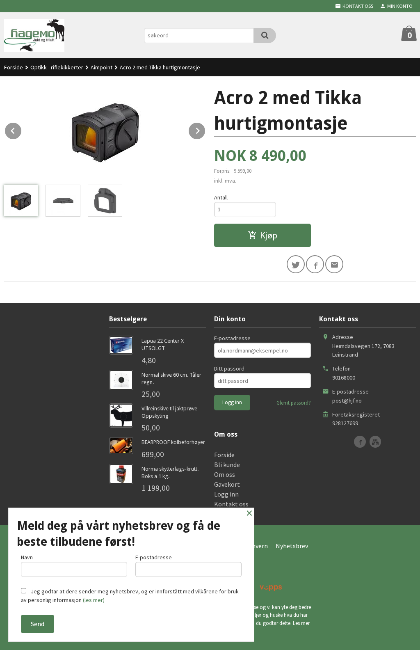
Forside (13, 67)
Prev (21, 129)
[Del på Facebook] (315, 264)
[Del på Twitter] (296, 264)
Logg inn (226, 494)
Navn (27, 557)
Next (205, 129)
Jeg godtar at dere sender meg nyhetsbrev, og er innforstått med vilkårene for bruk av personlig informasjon (130, 596)
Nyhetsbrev (292, 546)
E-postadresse (232, 338)
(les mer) (94, 600)
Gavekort (227, 484)
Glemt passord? (293, 402)
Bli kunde (227, 464)
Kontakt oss (231, 504)
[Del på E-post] (334, 264)
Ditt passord (229, 368)
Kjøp (268, 235)
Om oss (224, 474)
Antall (221, 197)
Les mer (301, 623)
